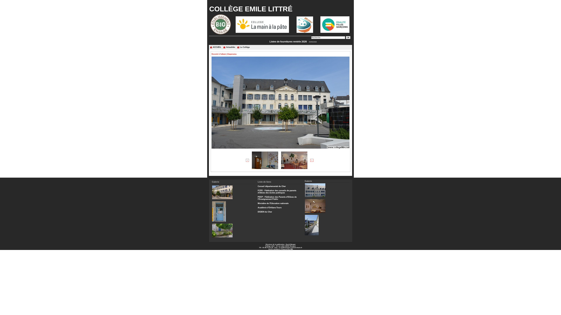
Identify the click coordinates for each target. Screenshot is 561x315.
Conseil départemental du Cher (272, 186)
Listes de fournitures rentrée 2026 (305, 41)
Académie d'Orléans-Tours (270, 207)
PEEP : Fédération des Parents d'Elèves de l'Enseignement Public (277, 198)
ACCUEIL (216, 47)
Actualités (230, 47)
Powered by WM (287, 249)
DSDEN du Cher (265, 212)
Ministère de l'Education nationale (273, 203)
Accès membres (274, 249)
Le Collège (244, 47)
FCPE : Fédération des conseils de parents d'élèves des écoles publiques (277, 191)
